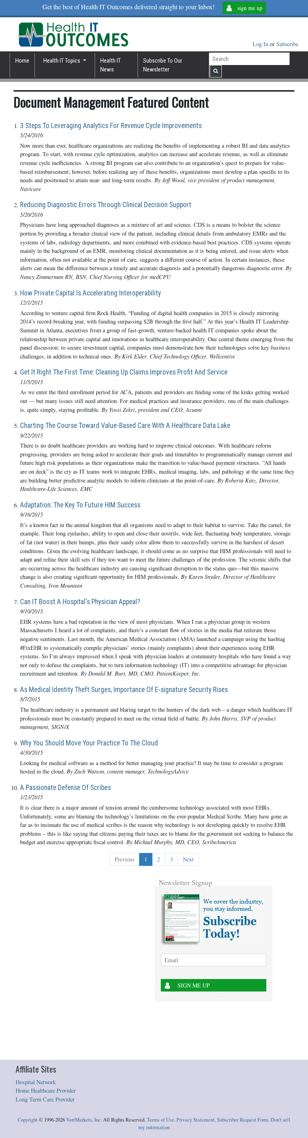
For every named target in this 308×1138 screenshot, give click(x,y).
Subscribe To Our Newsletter (162, 65)
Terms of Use (160, 1119)
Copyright (28, 1119)
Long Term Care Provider (45, 1099)
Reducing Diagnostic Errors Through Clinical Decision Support (105, 205)
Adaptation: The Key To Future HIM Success (80, 505)
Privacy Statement (195, 1119)
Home (22, 60)
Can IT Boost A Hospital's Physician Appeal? (80, 602)
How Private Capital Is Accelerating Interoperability (90, 293)
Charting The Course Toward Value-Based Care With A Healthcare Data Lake (125, 425)
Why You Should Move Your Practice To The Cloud (89, 743)
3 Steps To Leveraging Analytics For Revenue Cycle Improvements (111, 126)
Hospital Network (36, 1082)
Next (188, 859)
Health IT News (110, 65)
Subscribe (287, 44)
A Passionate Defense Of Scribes (65, 788)
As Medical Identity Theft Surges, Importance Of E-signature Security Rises (124, 690)
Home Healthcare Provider (46, 1090)
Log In (261, 44)
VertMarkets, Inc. (84, 1119)
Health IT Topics (62, 60)
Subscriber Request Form (242, 1119)
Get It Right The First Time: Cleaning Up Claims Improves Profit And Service (123, 372)
